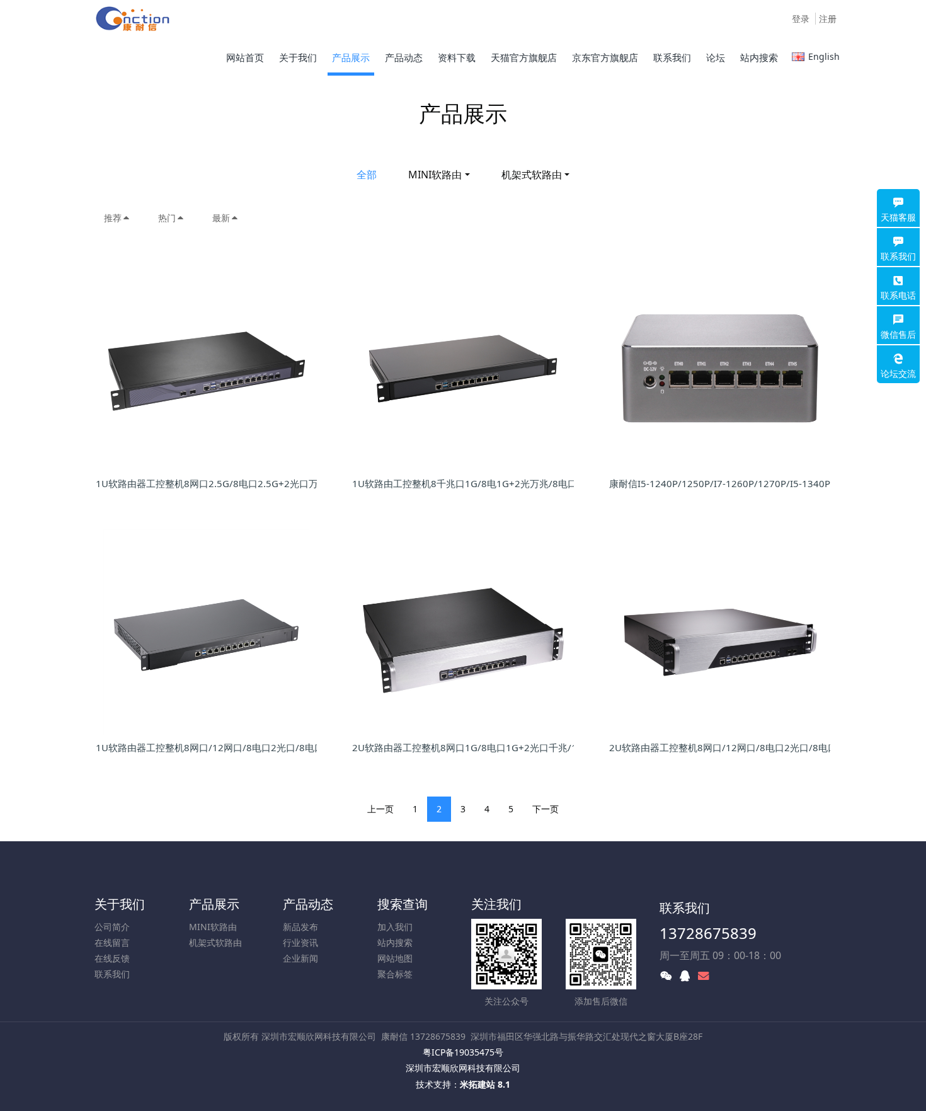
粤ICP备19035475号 (463, 1052)
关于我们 (119, 903)
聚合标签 (395, 974)
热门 (167, 218)
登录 (800, 19)
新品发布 (300, 927)
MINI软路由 (435, 174)
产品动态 (308, 903)
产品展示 (214, 903)
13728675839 (708, 933)
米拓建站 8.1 (485, 1084)
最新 (221, 218)
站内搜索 (395, 942)
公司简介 (112, 927)
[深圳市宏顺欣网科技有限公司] (133, 19)
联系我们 (112, 974)
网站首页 (245, 57)
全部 (367, 174)
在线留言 (112, 942)
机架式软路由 (531, 174)
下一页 (545, 809)
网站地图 (395, 958)
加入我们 (395, 927)
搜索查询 (402, 903)
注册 (828, 19)
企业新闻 (300, 958)
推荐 (113, 218)
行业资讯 (300, 942)
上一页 (380, 809)
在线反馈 (112, 958)
